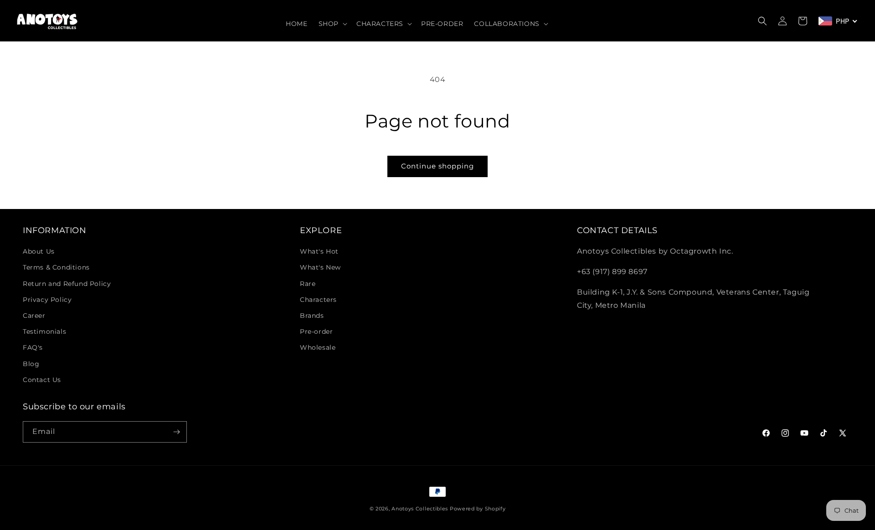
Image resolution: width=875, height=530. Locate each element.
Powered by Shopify (478, 508)
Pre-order (316, 331)
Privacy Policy (47, 300)
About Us (39, 251)
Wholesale (317, 347)
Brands (312, 315)
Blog (31, 364)
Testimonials (44, 331)
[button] (332, 23)
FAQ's (33, 347)
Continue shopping (437, 166)
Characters (318, 300)
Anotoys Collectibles (419, 508)
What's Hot (319, 251)
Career (34, 315)
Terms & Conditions (56, 267)
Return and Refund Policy (67, 284)
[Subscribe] (176, 432)
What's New (320, 267)
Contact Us (42, 380)
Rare (307, 284)
